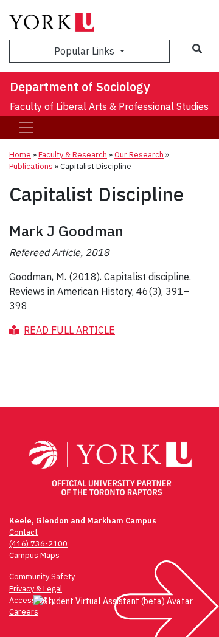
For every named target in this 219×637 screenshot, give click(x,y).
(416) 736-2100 (38, 544)
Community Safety (42, 576)
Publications (31, 166)
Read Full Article (69, 330)
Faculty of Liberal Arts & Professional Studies (109, 106)
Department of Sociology (80, 86)
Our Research (139, 155)
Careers (23, 612)
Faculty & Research (72, 155)
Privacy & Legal (35, 589)
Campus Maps (34, 555)
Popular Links (85, 51)
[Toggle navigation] (26, 127)
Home (20, 155)
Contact (23, 532)
